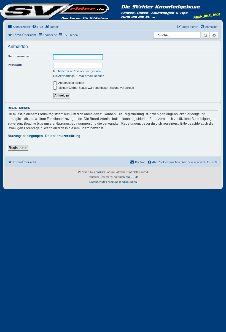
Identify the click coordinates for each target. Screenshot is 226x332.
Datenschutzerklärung (62, 136)
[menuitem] (37, 26)
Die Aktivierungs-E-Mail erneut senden (78, 75)
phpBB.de (132, 176)
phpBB (98, 171)
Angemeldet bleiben (71, 82)
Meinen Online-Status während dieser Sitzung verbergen (96, 87)
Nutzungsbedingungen (25, 136)
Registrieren (18, 148)
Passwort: (15, 64)
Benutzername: (19, 56)
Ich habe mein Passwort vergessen (77, 71)
